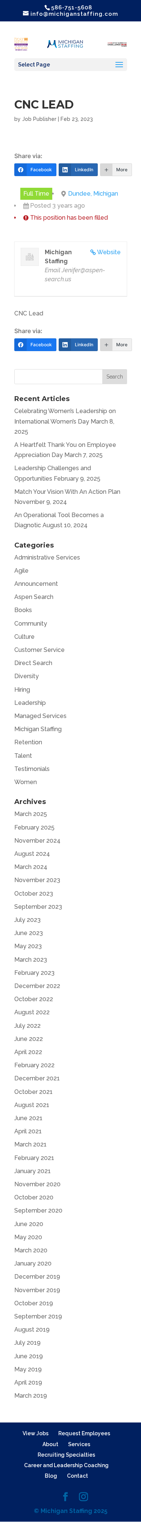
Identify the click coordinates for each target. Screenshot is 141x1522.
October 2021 (33, 1091)
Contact (77, 1476)
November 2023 (37, 880)
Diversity (26, 676)
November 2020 (37, 1184)
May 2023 (28, 946)
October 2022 (33, 999)
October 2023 (33, 893)
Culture (24, 636)
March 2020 (30, 1250)
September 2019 (38, 1316)
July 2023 (27, 919)
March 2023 (30, 959)
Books (23, 610)
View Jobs (36, 1433)
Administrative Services (47, 557)
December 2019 (37, 1276)
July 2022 (27, 1025)
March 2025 (30, 814)
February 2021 (34, 1157)
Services (79, 1444)
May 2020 (28, 1237)
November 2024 (37, 840)
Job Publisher (39, 119)
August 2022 (32, 1012)
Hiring (22, 689)
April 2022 (28, 1052)
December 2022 (37, 986)
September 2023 (38, 906)
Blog (51, 1476)
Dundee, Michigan (93, 193)
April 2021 (28, 1131)
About (50, 1444)
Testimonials (32, 768)
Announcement (36, 583)
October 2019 (33, 1303)
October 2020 (33, 1197)
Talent (23, 755)
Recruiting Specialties (66, 1455)
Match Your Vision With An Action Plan (67, 491)
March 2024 (30, 866)
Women (25, 782)
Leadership (30, 702)
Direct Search (33, 663)
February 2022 (34, 1065)
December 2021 (37, 1078)
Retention (28, 742)
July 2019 (27, 1342)
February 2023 (34, 972)
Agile (21, 570)
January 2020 (33, 1263)
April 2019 (28, 1382)
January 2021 (32, 1171)
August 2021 (31, 1105)
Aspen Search (33, 596)
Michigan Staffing (38, 729)
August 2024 (32, 853)
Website (109, 252)
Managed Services (40, 716)
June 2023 (28, 933)
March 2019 (30, 1395)
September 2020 (38, 1210)
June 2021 (28, 1118)
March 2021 (30, 1144)
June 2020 (28, 1224)
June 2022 (28, 1038)
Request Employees (84, 1433)
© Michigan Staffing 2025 (71, 1510)
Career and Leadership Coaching (66, 1465)
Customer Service (39, 649)
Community (30, 623)
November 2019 (37, 1290)
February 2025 (34, 827)
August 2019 (32, 1329)
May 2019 (28, 1369)
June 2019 (28, 1356)
